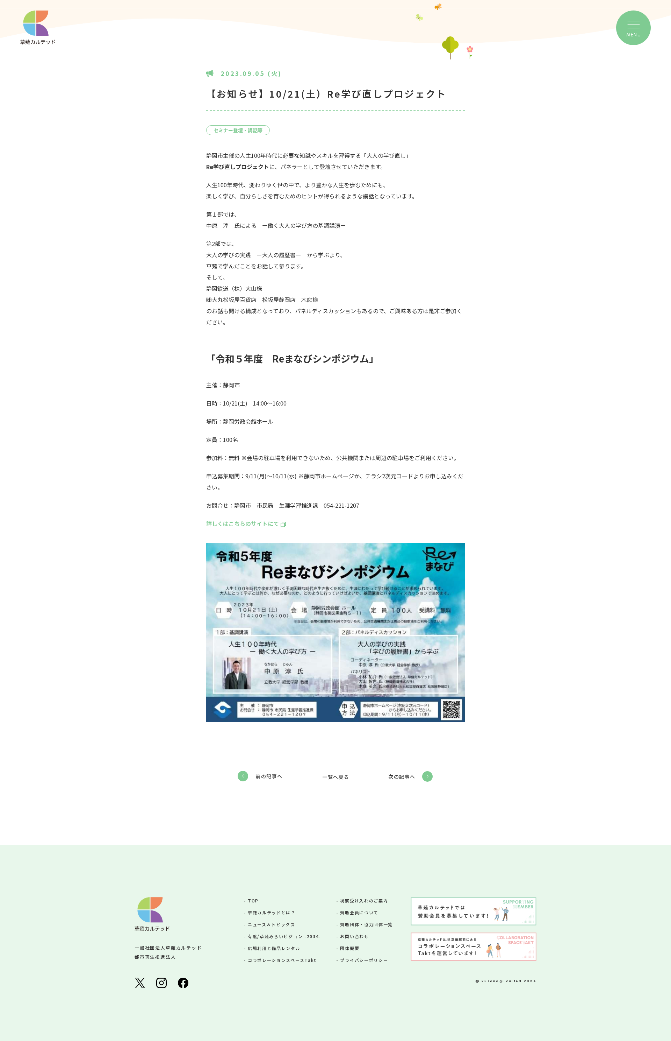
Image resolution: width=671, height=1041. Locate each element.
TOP (253, 900)
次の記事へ (401, 776)
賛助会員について (359, 912)
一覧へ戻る (335, 776)
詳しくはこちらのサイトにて (242, 523)
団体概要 (349, 948)
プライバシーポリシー (364, 960)
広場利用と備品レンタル (274, 948)
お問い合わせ (354, 936)
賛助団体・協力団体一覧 (366, 924)
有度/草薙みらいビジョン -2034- (284, 936)
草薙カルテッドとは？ (272, 912)
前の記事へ (268, 776)
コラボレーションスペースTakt (282, 960)
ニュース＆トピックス (271, 924)
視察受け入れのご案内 (364, 900)
